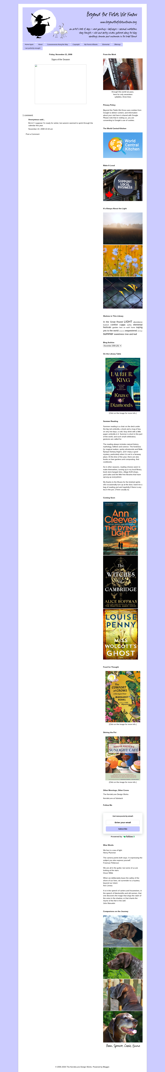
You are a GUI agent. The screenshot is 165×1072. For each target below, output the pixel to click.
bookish (106, 325)
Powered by (116, 837)
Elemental (105, 44)
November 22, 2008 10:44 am (40, 129)
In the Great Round (113, 322)
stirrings (139, 331)
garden (115, 327)
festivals (107, 327)
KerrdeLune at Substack (113, 798)
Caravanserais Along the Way (57, 44)
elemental (137, 325)
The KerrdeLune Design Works (115, 794)
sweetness (119, 334)
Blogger (106, 1067)
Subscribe (122, 829)
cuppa (122, 325)
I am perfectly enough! (32, 48)
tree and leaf (131, 334)
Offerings (117, 44)
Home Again (29, 44)
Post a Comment (32, 134)
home (133, 327)
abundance (137, 322)
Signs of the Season (60, 59)
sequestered (131, 330)
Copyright (76, 44)
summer (108, 333)
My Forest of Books (91, 44)
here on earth (124, 327)
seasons (122, 331)
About (40, 44)
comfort (114, 325)
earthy (129, 325)
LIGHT (128, 321)
